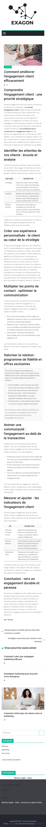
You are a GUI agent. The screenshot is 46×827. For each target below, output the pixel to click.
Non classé (6, 753)
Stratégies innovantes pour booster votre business (25, 640)
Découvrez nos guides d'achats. (31, 803)
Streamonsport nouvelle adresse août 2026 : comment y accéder (22, 631)
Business (5, 746)
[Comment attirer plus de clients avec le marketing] (23, 689)
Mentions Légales (20, 778)
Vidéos (29, 778)
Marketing (8, 67)
